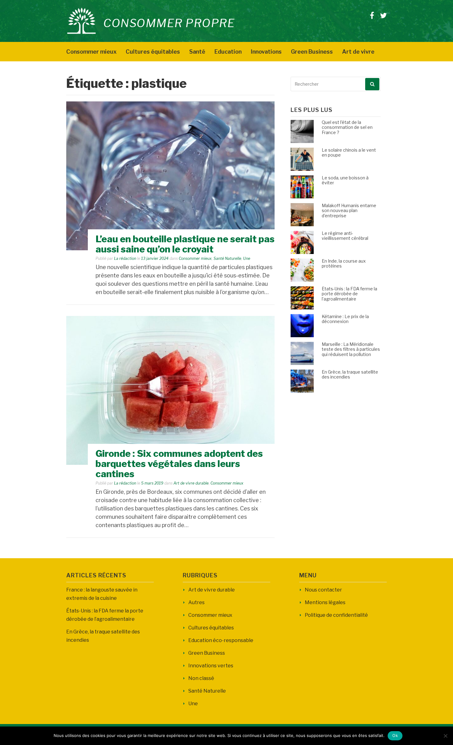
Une (246, 258)
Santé (197, 51)
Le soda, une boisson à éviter (345, 180)
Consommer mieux (91, 51)
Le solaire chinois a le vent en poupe (349, 152)
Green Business (312, 51)
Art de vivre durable (191, 483)
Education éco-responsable (220, 640)
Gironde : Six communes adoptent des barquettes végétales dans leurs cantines (179, 463)
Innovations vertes (210, 666)
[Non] (445, 736)
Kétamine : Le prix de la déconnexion (345, 319)
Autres (196, 602)
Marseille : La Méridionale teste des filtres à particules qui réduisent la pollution (351, 349)
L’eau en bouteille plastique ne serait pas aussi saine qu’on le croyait (185, 244)
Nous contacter (323, 590)
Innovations (266, 51)
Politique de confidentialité (336, 615)
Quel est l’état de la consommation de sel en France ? (347, 127)
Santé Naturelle (227, 258)
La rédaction (125, 258)
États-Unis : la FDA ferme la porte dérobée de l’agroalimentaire (349, 294)
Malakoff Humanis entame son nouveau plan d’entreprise (349, 211)
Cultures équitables (153, 51)
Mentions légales (325, 602)
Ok (395, 735)
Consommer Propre (169, 23)
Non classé (201, 678)
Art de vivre (358, 51)
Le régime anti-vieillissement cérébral (345, 236)
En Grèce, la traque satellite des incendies (350, 374)
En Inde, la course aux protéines (344, 263)
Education (228, 51)
